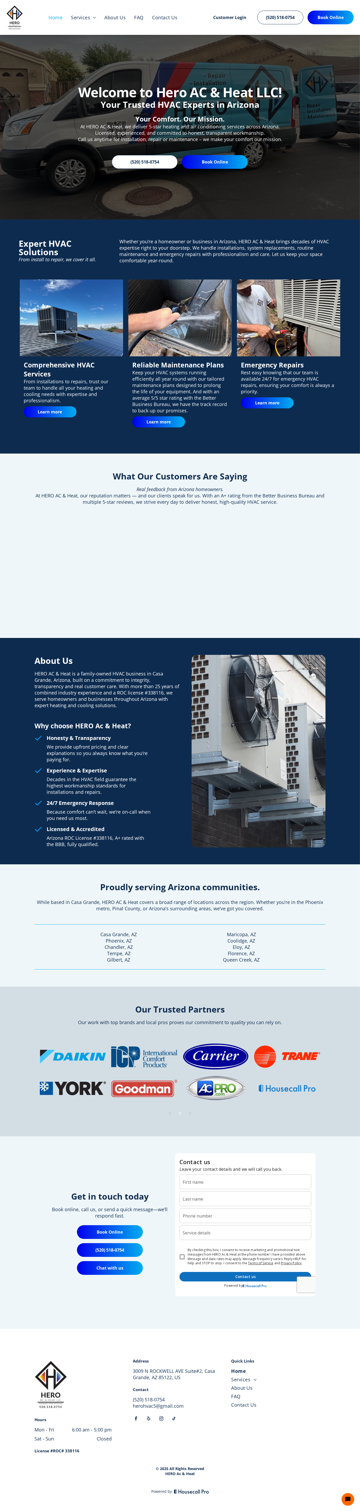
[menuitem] (55, 17)
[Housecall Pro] (191, 1491)
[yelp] (148, 1419)
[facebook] (136, 1419)
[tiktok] (174, 1419)
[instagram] (161, 1419)
